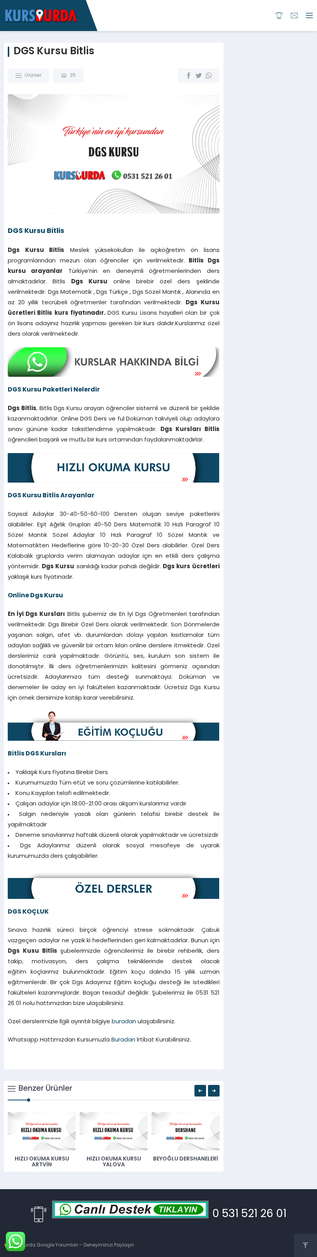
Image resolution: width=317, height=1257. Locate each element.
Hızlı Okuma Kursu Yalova (114, 1162)
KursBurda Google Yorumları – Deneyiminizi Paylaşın (72, 1245)
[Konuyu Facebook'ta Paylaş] (189, 75)
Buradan (123, 1040)
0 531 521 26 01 (249, 1214)
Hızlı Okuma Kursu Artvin (42, 1162)
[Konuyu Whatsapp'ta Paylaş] (209, 75)
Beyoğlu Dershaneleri (185, 1159)
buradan (124, 1022)
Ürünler (33, 75)
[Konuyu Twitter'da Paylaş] (199, 75)
